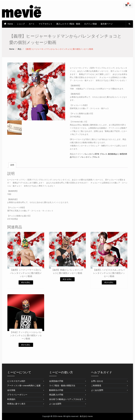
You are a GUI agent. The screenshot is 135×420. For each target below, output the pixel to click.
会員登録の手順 (56, 381)
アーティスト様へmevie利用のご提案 (24, 385)
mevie (59, 416)
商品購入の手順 (56, 395)
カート (32, 24)
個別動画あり (113, 154)
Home (10, 24)
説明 (12, 165)
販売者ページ (107, 24)
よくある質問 (55, 404)
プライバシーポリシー (17, 395)
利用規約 (11, 399)
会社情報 (11, 390)
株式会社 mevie (86, 416)
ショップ (21, 24)
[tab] (12, 165)
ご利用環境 (96, 385)
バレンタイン (85, 157)
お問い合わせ (97, 381)
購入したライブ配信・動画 (68, 24)
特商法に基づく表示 (16, 404)
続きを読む (25, 282)
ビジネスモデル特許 (16, 381)
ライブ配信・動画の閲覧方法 (62, 385)
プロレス (103, 154)
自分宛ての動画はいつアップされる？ (66, 399)
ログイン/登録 (90, 24)
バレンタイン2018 (91, 154)
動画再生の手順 (56, 390)
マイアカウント (45, 24)
